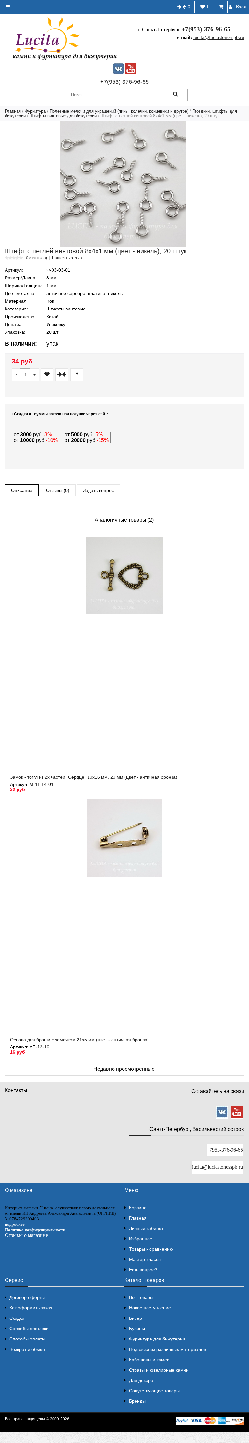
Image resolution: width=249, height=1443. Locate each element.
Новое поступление (150, 1307)
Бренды (137, 1401)
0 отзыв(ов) (36, 258)
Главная (13, 111)
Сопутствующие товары (154, 1390)
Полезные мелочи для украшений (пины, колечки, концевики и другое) (119, 111)
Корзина (138, 1207)
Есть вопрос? (143, 1269)
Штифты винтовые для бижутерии (63, 116)
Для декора (141, 1380)
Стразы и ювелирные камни (159, 1369)
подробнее (15, 1224)
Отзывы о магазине (26, 1235)
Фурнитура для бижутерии (157, 1338)
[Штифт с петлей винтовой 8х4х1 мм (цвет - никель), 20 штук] (123, 184)
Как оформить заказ (30, 1307)
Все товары (141, 1297)
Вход (241, 6)
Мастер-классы (145, 1259)
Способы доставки (29, 1328)
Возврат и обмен (27, 1349)
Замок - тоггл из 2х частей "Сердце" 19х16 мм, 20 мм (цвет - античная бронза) (93, 777)
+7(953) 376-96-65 (124, 82)
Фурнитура (35, 111)
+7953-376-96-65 (225, 1150)
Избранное (140, 1238)
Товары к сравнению (151, 1249)
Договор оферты (27, 1297)
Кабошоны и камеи (149, 1359)
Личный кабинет (146, 1228)
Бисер (135, 1318)
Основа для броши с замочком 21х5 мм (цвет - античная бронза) (79, 1039)
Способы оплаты (27, 1338)
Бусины (137, 1328)
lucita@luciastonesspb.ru (218, 37)
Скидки (16, 1318)
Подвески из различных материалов (167, 1349)
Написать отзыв (67, 258)
